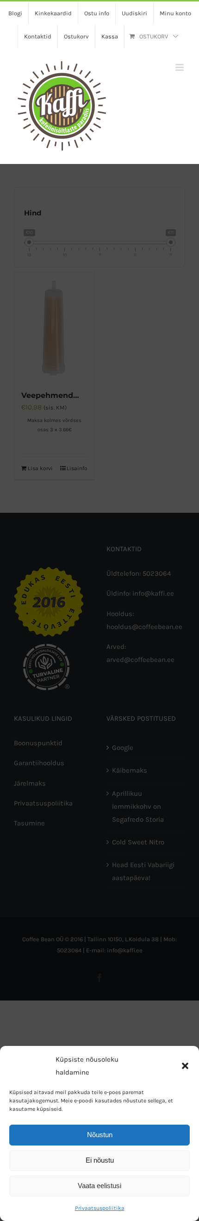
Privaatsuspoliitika (99, 1208)
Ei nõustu (100, 1160)
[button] (185, 1065)
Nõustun (99, 1135)
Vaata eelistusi (99, 1186)
